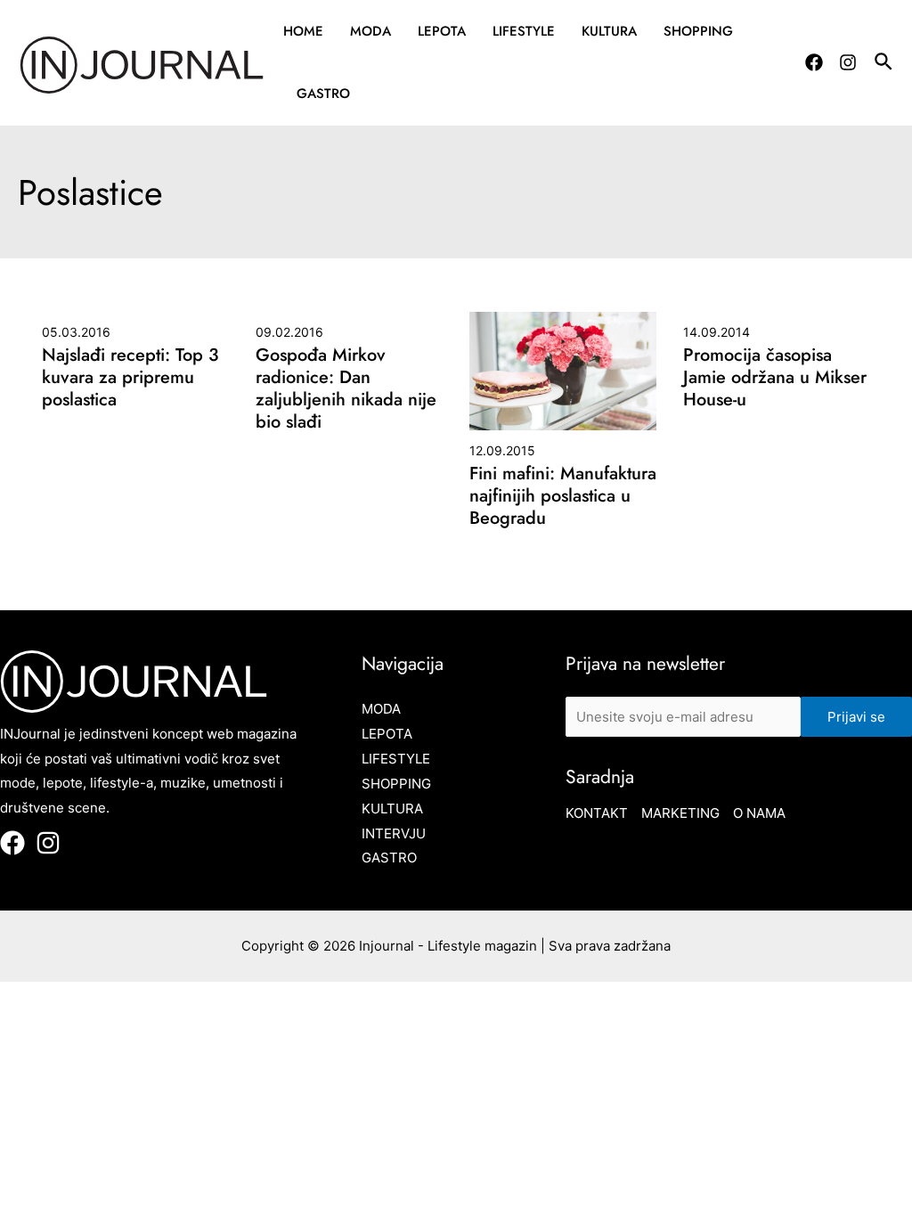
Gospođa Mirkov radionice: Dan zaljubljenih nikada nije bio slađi (346, 388)
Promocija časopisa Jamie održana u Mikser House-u (775, 377)
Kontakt (597, 813)
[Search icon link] (884, 64)
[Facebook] (814, 62)
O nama (759, 813)
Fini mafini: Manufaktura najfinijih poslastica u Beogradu (562, 496)
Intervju (394, 833)
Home (303, 31)
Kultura (609, 31)
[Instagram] (848, 62)
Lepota (442, 31)
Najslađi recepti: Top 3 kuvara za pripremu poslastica (130, 377)
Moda (370, 31)
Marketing (680, 813)
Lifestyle (524, 31)
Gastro (323, 93)
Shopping (698, 31)
